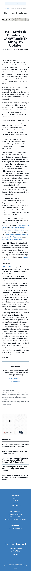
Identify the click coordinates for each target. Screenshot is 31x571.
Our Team (15, 500)
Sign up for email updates (20, 8)
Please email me (19, 110)
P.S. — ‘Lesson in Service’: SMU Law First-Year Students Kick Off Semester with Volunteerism (15, 460)
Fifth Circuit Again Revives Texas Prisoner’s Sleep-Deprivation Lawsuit (14, 469)
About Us (15, 498)
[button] (27, 3)
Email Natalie (16, 381)
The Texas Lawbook (15, 14)
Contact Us (15, 503)
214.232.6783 (15, 554)
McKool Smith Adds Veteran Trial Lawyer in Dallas (14, 452)
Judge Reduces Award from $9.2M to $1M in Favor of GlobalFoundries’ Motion (15, 477)
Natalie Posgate (15, 366)
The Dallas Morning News (15, 528)
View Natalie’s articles (16, 379)
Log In (12, 8)
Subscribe (7, 8)
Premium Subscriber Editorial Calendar (15, 519)
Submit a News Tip (15, 505)
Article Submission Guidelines (15, 517)
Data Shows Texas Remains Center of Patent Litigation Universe (15, 446)
